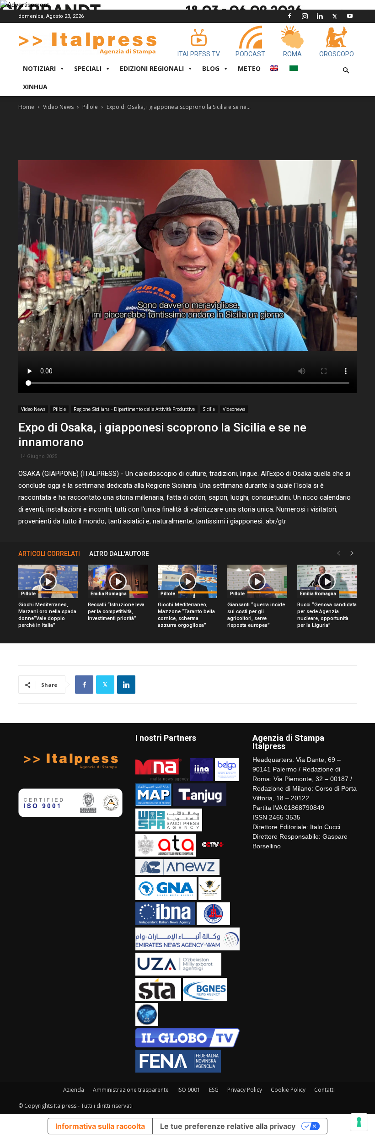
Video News (58, 107)
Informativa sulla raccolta (100, 1126)
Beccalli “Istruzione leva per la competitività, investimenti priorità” (116, 611)
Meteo (249, 68)
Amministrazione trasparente (131, 1090)
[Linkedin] (320, 16)
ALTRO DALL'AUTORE (119, 553)
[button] (346, 70)
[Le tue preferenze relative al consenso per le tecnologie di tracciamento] (359, 1122)
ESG (214, 1090)
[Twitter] (335, 16)
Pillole (90, 107)
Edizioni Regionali (152, 68)
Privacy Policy (244, 1090)
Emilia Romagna (109, 593)
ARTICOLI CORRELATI (49, 553)
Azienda (73, 1090)
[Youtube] (350, 16)
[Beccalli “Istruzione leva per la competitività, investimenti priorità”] (117, 581)
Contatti (324, 1090)
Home (26, 107)
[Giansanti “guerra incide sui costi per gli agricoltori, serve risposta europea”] (257, 581)
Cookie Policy (288, 1090)
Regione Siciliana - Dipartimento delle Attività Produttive (134, 409)
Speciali (88, 68)
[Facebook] (289, 16)
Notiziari (39, 68)
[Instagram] (304, 16)
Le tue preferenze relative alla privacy (227, 1126)
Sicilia (209, 409)
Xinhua (35, 86)
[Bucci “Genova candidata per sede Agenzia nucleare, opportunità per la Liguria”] (327, 581)
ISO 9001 (188, 1090)
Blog (211, 68)
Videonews (234, 409)
